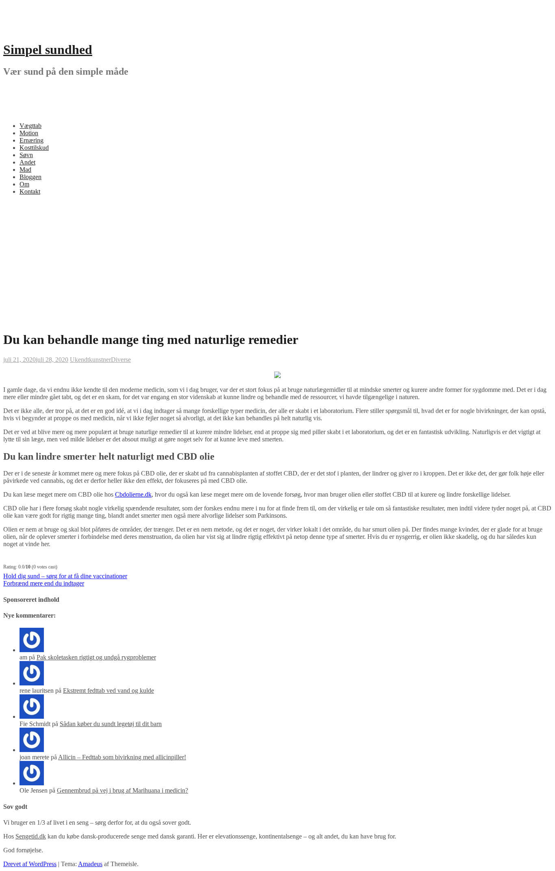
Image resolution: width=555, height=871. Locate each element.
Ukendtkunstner (90, 359)
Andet (27, 162)
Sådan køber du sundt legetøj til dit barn (111, 723)
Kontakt (30, 191)
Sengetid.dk (30, 836)
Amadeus (90, 863)
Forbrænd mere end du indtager (43, 583)
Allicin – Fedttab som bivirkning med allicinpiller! (122, 757)
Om (24, 184)
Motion (29, 133)
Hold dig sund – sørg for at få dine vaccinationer (65, 576)
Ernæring (31, 140)
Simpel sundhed (47, 49)
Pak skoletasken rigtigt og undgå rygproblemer (96, 657)
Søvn (26, 154)
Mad (25, 169)
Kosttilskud (34, 147)
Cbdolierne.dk (133, 494)
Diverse (121, 359)
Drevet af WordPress (29, 863)
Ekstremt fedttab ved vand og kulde (108, 690)
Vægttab (30, 125)
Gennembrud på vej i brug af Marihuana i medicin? (122, 790)
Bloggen (30, 176)
